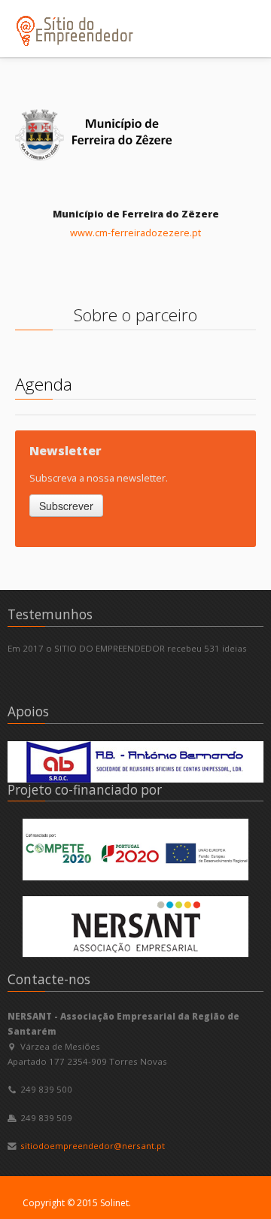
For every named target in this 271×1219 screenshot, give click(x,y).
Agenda (43, 384)
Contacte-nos (49, 979)
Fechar (225, 15)
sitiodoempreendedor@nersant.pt (92, 1145)
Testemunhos (50, 614)
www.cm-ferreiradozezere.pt (135, 232)
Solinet (114, 1202)
